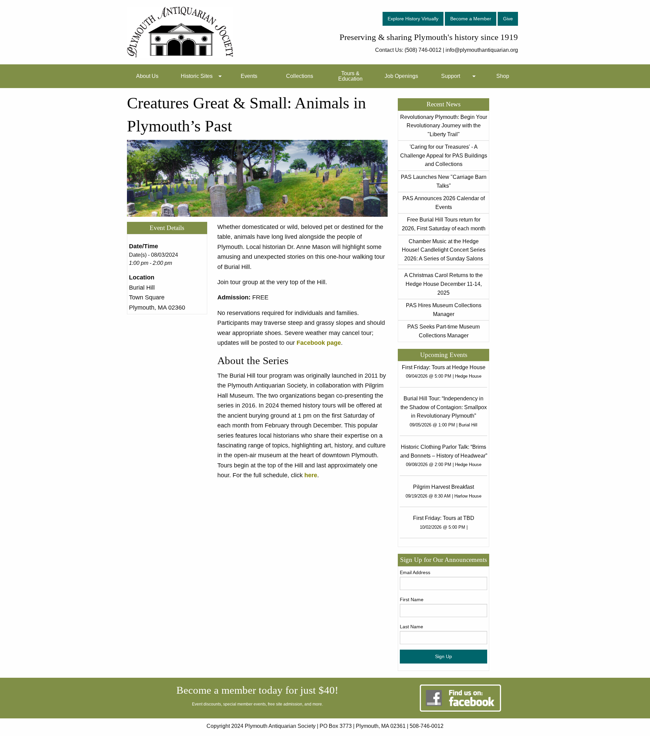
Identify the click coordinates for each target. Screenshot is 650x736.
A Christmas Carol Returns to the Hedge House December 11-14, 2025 (443, 283)
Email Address (415, 572)
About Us (147, 76)
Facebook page (319, 342)
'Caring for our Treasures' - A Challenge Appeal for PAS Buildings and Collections (443, 155)
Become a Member (470, 18)
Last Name (411, 626)
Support (450, 76)
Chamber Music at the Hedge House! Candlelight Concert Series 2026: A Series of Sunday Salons (443, 249)
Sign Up (443, 656)
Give (508, 18)
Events (249, 76)
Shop (502, 76)
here (310, 475)
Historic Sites (197, 76)
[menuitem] (147, 76)
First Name (412, 599)
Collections (299, 76)
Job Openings (401, 76)
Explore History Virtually (413, 18)
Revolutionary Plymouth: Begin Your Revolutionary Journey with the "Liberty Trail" (443, 125)
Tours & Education (350, 76)
